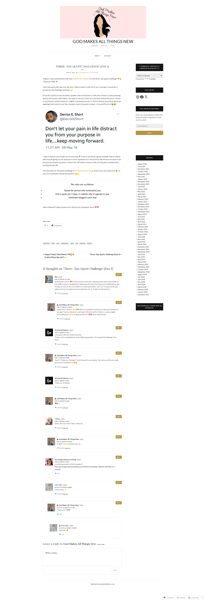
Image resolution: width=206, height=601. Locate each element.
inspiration (64, 243)
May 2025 (141, 177)
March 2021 (142, 224)
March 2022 (142, 197)
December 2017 (143, 295)
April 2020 (141, 242)
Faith (53, 243)
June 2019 (141, 254)
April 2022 (141, 194)
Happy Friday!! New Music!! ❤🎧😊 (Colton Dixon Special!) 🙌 (59, 255)
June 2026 (141, 166)
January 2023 (142, 189)
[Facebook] (142, 97)
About (97, 56)
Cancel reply (101, 544)
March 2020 (142, 244)
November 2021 (143, 207)
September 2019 (144, 252)
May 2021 (141, 219)
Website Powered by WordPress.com (103, 584)
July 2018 (141, 277)
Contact (107, 56)
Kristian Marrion (81, 171)
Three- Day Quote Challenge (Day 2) (105, 254)
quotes (89, 243)
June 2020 (141, 237)
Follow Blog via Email (149, 108)
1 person (65, 293)
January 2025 (142, 179)
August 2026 (142, 164)
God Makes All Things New (103, 41)
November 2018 (143, 267)
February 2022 (143, 199)
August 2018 (142, 274)
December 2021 (143, 204)
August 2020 (142, 234)
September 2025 (144, 174)
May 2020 (141, 239)
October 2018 (143, 269)
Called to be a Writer (81, 79)
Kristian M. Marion (62, 330)
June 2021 (141, 217)
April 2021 (141, 222)
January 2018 (142, 292)
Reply (119, 274)
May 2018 (141, 282)
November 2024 (143, 182)
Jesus (72, 243)
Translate (152, 79)
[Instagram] (138, 97)
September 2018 (144, 272)
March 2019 (142, 262)
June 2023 (141, 187)
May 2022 (141, 192)
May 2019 (141, 257)
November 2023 (143, 184)
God (58, 243)
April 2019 (141, 259)
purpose (82, 243)
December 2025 (143, 169)
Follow (149, 133)
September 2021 (144, 212)
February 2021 (143, 227)
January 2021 (142, 229)
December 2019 (143, 247)
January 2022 (142, 202)
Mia (56, 277)
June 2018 (141, 279)
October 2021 (143, 209)
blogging (46, 243)
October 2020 (143, 232)
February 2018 (143, 289)
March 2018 (142, 287)
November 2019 (143, 249)
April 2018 (141, 284)
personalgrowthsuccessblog (65, 460)
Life (77, 243)
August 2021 (142, 214)
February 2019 (143, 264)
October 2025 (143, 171)
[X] (146, 97)
